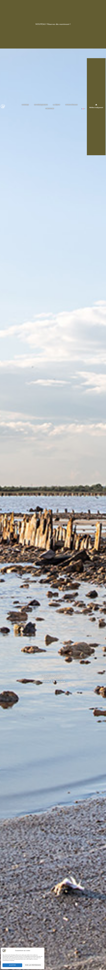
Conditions (49, 108)
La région (56, 105)
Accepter (12, 965)
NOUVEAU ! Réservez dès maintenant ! (53, 24)
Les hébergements (41, 105)
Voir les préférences (33, 965)
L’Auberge (25, 105)
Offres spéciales (71, 105)
